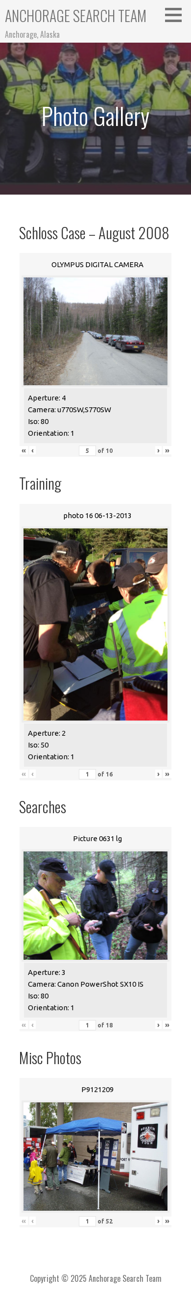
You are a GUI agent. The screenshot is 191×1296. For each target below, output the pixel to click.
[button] (177, 14)
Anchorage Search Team (75, 15)
